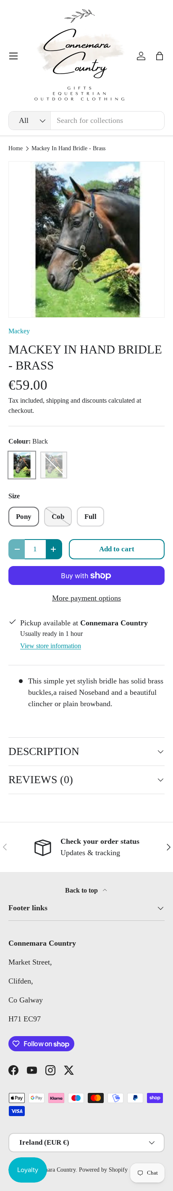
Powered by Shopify (103, 1170)
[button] (159, 56)
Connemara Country (52, 1170)
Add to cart (116, 549)
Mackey (19, 331)
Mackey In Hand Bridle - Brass (68, 149)
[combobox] (86, 121)
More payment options (86, 598)
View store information (50, 645)
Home (15, 149)
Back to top (82, 890)
